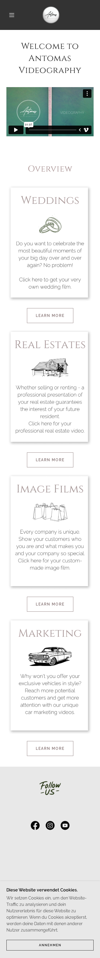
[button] (11, 15)
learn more (50, 315)
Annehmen (50, 945)
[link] (51, 15)
